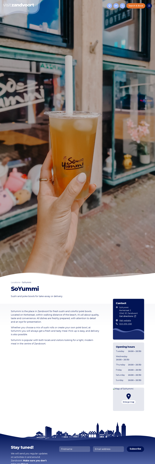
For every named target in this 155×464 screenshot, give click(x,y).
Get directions (126, 316)
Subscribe (135, 449)
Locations (15, 282)
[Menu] (149, 5)
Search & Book (136, 6)
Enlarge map (128, 402)
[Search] (122, 5)
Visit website (125, 320)
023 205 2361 (125, 324)
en (116, 6)
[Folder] (109, 5)
